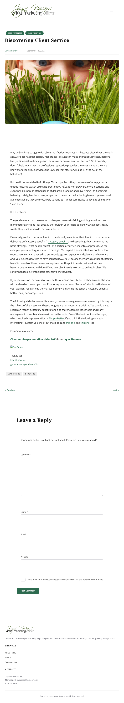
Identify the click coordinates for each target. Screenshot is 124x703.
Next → (116, 390)
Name (24, 512)
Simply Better (56, 318)
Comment (26, 454)
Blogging (30, 374)
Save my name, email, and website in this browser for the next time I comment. (65, 579)
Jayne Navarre (12, 50)
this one (70, 323)
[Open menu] (112, 11)
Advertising (14, 374)
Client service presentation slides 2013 (33, 339)
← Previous (10, 390)
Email (24, 534)
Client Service (34, 33)
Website (24, 557)
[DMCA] (17, 347)
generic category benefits (24, 364)
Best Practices (15, 33)
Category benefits (58, 242)
